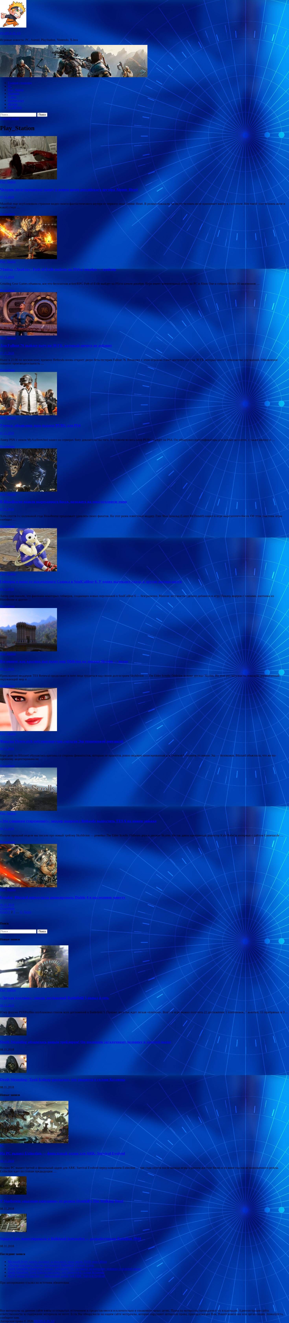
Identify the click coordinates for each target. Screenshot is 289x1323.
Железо (12, 104)
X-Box (12, 97)
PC (10, 86)
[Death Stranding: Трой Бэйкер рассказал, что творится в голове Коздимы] (13, 1072)
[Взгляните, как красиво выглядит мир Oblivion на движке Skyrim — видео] (144, 630)
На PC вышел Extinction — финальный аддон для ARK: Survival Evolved (62, 1153)
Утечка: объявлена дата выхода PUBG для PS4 (40, 425)
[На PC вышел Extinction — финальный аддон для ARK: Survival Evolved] (34, 1142)
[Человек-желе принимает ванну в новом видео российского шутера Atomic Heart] (144, 158)
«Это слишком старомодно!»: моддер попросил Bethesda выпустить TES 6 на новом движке (78, 821)
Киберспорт (16, 100)
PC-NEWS (15, 107)
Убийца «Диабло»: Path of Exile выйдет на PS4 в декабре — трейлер (58, 269)
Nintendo (13, 93)
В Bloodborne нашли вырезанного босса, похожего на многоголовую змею (63, 502)
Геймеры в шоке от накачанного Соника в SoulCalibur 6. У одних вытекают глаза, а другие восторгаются (91, 581)
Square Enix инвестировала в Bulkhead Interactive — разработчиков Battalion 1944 (70, 1239)
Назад (4, 912)
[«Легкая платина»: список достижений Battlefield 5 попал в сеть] (34, 986)
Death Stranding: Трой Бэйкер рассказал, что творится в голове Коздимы (62, 1079)
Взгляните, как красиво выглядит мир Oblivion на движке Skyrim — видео (64, 661)
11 (21, 912)
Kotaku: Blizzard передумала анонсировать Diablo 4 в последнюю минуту (62, 897)
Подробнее (7, 214)
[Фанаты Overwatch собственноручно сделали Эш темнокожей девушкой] (144, 710)
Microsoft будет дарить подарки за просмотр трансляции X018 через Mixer (57, 1261)
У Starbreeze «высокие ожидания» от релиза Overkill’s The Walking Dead (61, 1201)
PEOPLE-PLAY (10, 33)
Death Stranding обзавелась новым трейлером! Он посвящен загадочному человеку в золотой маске (85, 1042)
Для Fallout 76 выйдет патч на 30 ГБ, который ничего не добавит (56, 345)
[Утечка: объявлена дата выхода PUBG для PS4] (144, 394)
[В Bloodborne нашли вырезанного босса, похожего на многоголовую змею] (144, 470)
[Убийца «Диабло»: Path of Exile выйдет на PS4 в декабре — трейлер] (144, 238)
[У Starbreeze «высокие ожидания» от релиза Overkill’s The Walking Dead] (13, 1193)
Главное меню (9, 118)
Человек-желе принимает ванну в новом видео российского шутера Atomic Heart (69, 189)
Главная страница (20, 82)
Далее (27, 912)
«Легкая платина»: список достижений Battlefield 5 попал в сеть (54, 998)
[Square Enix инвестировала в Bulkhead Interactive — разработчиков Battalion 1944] (13, 1231)
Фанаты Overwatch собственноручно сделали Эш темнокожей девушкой (61, 741)
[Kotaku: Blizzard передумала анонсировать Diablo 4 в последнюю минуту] (144, 866)
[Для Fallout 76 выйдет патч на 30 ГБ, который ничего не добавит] (144, 314)
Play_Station (16, 90)
